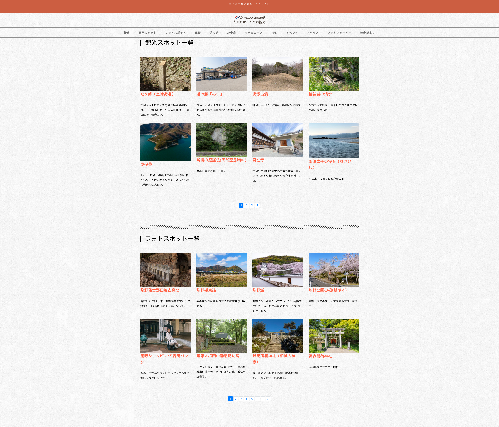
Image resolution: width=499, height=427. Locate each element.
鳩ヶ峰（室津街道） (157, 94)
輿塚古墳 (260, 94)
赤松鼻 (146, 164)
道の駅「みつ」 (210, 94)
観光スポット (147, 32)
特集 (127, 32)
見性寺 (258, 160)
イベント (292, 32)
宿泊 (275, 32)
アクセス (313, 32)
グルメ (214, 32)
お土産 (231, 32)
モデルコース (254, 32)
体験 (198, 32)
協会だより (367, 32)
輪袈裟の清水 (320, 94)
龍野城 (258, 290)
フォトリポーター (339, 32)
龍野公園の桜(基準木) (328, 290)
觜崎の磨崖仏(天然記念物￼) (221, 160)
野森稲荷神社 (320, 356)
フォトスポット (175, 32)
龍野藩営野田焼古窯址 (159, 290)
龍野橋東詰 (206, 290)
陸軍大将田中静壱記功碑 (217, 355)
